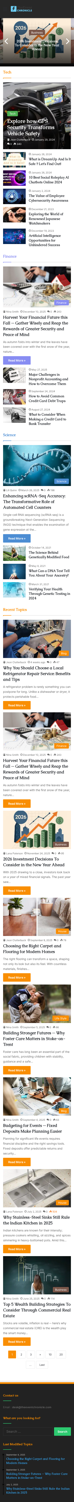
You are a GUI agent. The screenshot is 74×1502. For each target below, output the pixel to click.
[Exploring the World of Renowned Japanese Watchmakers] (14, 214)
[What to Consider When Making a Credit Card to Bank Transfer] (14, 415)
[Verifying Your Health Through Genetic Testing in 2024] (14, 590)
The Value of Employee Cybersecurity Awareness (48, 198)
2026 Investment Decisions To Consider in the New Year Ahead (37, 45)
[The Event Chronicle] (21, 9)
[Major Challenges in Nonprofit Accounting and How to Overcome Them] (14, 375)
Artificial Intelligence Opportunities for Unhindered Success (45, 240)
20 (61, 1354)
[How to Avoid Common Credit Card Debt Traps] (14, 397)
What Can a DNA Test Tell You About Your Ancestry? (49, 573)
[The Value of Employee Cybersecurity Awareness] (14, 196)
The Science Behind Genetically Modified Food (49, 554)
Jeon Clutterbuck (20, 139)
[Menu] (5, 10)
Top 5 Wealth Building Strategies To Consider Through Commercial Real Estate (37, 1310)
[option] (37, 40)
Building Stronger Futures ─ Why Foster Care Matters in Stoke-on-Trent (34, 1038)
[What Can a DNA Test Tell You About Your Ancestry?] (14, 571)
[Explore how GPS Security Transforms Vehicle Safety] (37, 115)
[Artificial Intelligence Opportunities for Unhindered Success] (14, 236)
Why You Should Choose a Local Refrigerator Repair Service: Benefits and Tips (37, 673)
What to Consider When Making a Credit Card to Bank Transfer (47, 419)
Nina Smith (12, 311)
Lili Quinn (11, 490)
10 (50, 1354)
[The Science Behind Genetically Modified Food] (14, 553)
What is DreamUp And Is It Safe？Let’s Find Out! (50, 161)
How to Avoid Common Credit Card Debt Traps (47, 398)
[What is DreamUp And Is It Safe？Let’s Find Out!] (14, 159)
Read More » (16, 360)
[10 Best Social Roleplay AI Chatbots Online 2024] (14, 178)
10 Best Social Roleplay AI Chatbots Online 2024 (49, 179)
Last (42, 1364)
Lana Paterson (14, 853)
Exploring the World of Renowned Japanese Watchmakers (46, 219)
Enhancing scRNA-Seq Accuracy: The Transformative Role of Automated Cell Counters (34, 501)
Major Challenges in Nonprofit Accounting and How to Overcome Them (48, 379)
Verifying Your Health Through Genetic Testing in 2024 (49, 594)
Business (37, 32)
